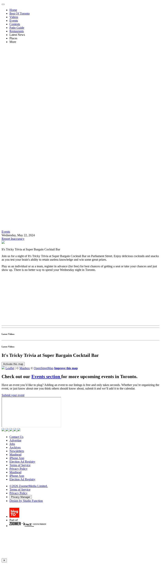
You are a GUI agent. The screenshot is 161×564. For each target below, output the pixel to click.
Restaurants (16, 31)
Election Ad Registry (22, 461)
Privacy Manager (20, 497)
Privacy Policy (18, 468)
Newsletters (16, 451)
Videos (13, 17)
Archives (15, 447)
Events (13, 20)
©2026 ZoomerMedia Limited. (28, 486)
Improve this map (66, 368)
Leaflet (9, 368)
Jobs (12, 444)
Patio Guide (16, 27)
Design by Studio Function (26, 500)
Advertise (15, 440)
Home (13, 10)
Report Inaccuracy (13, 238)
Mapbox (24, 368)
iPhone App (16, 458)
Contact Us (16, 436)
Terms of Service (19, 465)
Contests (14, 24)
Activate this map (13, 364)
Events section (46, 376)
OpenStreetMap (43, 368)
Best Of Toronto (19, 13)
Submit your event (13, 395)
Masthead (15, 454)
